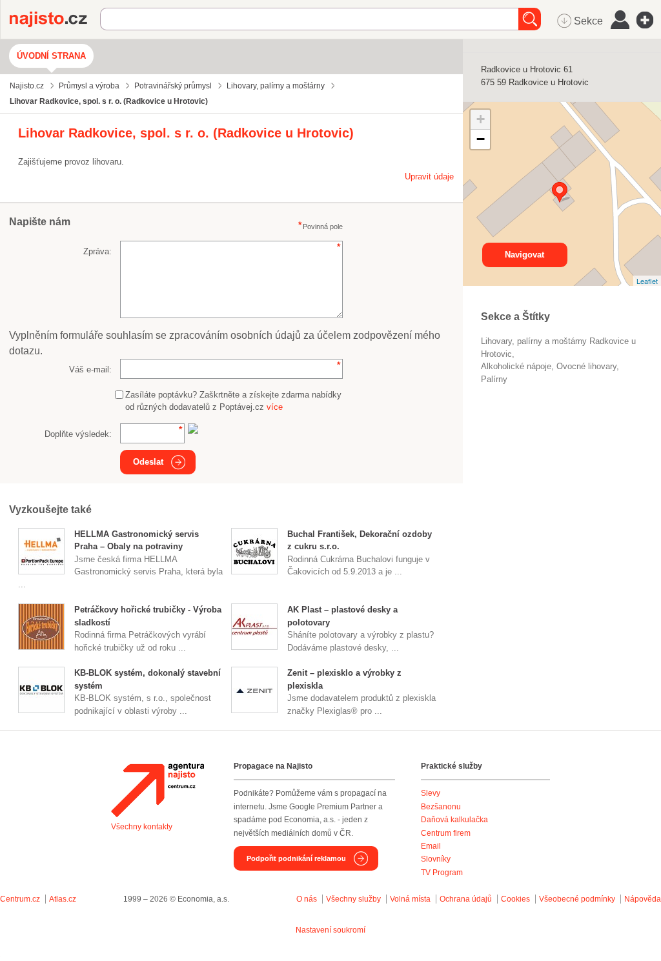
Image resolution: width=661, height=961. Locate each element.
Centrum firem (446, 833)
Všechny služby (354, 899)
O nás (306, 899)
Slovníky (436, 859)
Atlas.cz (62, 899)
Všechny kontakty (141, 826)
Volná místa (410, 899)
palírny (494, 379)
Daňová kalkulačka (454, 819)
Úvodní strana (51, 56)
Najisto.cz (55, 19)
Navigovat (524, 254)
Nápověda (642, 899)
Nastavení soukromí (330, 930)
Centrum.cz (20, 899)
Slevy (430, 793)
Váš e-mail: (90, 369)
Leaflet (647, 281)
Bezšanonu (441, 806)
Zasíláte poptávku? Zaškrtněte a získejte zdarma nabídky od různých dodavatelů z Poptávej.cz (233, 401)
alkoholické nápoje (516, 366)
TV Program (442, 872)
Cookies (515, 899)
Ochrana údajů (466, 899)
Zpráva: (97, 251)
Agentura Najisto (157, 790)
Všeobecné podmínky (577, 899)
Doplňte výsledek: (78, 434)
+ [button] (480, 119)
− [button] (480, 139)
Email (431, 846)
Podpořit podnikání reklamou (296, 858)
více (275, 407)
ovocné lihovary (586, 366)
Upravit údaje (429, 176)
